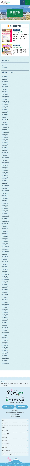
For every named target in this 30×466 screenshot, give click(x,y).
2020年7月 (5, 259)
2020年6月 (5, 261)
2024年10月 (5, 132)
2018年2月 (5, 327)
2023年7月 (5, 170)
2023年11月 (5, 160)
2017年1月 (5, 355)
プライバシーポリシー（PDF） (10, 454)
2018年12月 (5, 305)
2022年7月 (5, 198)
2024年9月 (5, 135)
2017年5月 (5, 348)
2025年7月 (5, 109)
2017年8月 (5, 340)
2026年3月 (5, 89)
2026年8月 (5, 76)
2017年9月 (5, 338)
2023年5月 (5, 175)
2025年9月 (5, 104)
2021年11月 (5, 218)
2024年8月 (5, 137)
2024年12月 (5, 127)
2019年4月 (5, 294)
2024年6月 (5, 142)
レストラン (5, 430)
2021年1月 (5, 244)
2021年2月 (5, 241)
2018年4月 (5, 322)
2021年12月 (5, 216)
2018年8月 (5, 312)
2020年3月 (5, 269)
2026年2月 (5, 91)
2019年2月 (5, 299)
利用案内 (4, 437)
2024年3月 (5, 150)
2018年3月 (5, 325)
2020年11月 (5, 249)
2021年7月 (5, 228)
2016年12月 (5, 358)
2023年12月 (5, 157)
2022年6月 (5, 201)
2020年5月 (5, 264)
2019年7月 (5, 287)
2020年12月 (5, 246)
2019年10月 (5, 279)
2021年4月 (5, 236)
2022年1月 (5, 213)
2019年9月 (5, 282)
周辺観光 (4, 440)
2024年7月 (5, 140)
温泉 (3, 420)
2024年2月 (5, 152)
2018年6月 (5, 317)
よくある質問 (5, 433)
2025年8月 (5, 107)
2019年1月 (5, 302)
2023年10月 (5, 163)
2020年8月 (5, 256)
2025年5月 (5, 114)
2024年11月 (5, 130)
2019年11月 (5, 277)
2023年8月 (5, 168)
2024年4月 (5, 147)
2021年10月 (5, 221)
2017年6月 (5, 345)
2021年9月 (5, 223)
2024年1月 (5, 155)
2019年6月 (5, 289)
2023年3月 (5, 178)
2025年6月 (5, 112)
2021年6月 (5, 231)
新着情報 (4, 67)
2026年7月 (5, 79)
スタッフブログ (6, 444)
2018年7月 (5, 315)
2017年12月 (5, 332)
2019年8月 (5, 284)
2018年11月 (5, 307)
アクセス (22, 3)
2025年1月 (5, 124)
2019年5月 (5, 292)
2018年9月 (5, 310)
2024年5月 (5, 145)
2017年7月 (5, 343)
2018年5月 (5, 320)
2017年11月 (5, 335)
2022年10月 (5, 190)
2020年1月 (5, 272)
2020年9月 (5, 254)
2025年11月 (5, 99)
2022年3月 (5, 208)
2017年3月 (5, 353)
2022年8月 (5, 195)
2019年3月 (5, 297)
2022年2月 (5, 211)
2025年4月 (5, 117)
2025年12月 (5, 97)
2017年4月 (5, 350)
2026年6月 (5, 81)
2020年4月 (5, 266)
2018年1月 (5, 330)
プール (4, 423)
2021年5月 (5, 234)
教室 (3, 427)
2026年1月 (5, 94)
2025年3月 (5, 119)
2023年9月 (5, 165)
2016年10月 (5, 363)
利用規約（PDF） (6, 450)
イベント (4, 65)
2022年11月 (5, 188)
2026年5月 (5, 84)
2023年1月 (5, 183)
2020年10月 (5, 251)
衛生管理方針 (22, 406)
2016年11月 (5, 360)
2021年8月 (5, 226)
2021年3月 (5, 239)
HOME (3, 381)
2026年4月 (5, 86)
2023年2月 (5, 180)
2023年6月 (5, 173)
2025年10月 (5, 102)
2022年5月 (5, 203)
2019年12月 (5, 274)
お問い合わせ (8, 406)
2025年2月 (5, 122)
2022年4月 (5, 206)
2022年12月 (5, 185)
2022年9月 (5, 193)
